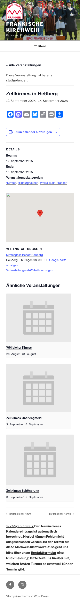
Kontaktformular (43, 553)
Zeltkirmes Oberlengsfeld (24, 418)
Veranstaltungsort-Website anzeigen (29, 270)
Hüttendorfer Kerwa (60, 513)
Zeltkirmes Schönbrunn (22, 490)
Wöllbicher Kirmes (19, 347)
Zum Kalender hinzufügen (34, 132)
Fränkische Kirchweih (25, 27)
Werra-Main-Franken (53, 183)
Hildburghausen (28, 183)
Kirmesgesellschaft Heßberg (24, 255)
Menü (42, 46)
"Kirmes (11, 183)
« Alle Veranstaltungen (23, 65)
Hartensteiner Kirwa (19, 513)
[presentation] (38, 318)
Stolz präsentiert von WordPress (27, 596)
